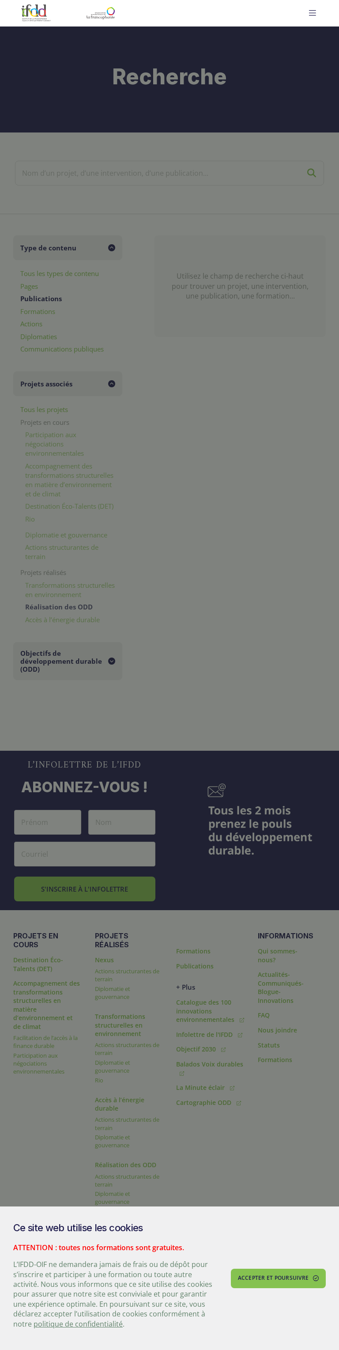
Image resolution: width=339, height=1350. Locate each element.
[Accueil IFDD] (36, 13)
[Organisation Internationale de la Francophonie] (122, 13)
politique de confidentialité (78, 1324)
